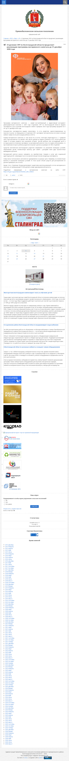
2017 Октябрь (9, 568)
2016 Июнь (8, 559)
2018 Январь (9, 572)
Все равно (9, 504)
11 (17, 253)
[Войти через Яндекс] (25, 184)
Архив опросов (16, 509)
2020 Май (8, 613)
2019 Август (8, 598)
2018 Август (8, 581)
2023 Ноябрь (9, 685)
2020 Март (8, 609)
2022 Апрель (9, 650)
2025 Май (8, 717)
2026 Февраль (9, 733)
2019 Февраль (9, 588)
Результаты (7, 509)
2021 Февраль (9, 625)
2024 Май (8, 695)
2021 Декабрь (9, 643)
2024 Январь (9, 688)
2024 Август (8, 701)
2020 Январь (9, 606)
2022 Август (8, 658)
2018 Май (8, 577)
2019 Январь (9, 586)
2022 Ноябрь (9, 663)
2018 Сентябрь (9, 582)
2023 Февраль (9, 668)
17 (8, 256)
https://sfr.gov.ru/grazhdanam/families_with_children (19, 172)
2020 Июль (8, 615)
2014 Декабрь (9, 545)
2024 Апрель (9, 693)
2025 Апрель (9, 715)
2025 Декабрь (9, 729)
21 (43, 256)
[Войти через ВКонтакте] (19, 184)
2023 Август (8, 679)
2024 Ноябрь (9, 706)
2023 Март (8, 670)
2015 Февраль (9, 546)
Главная (5, 38)
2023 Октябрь (9, 683)
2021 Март (8, 627)
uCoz (25, 757)
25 (17, 259)
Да (6, 500)
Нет (7, 502)
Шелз (40, 757)
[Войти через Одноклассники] (31, 184)
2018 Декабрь (9, 584)
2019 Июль (8, 597)
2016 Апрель (9, 557)
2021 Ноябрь (9, 641)
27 (34, 259)
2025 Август (8, 722)
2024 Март (8, 692)
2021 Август (8, 636)
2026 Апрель (9, 737)
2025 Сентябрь (9, 724)
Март (15, 38)
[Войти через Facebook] (22, 184)
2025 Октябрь (9, 726)
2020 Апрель (9, 611)
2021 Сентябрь (9, 638)
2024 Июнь (8, 697)
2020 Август (8, 616)
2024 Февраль (9, 690)
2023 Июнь (8, 676)
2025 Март (8, 713)
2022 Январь (9, 645)
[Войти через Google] (28, 183)
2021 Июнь (8, 633)
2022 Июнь (8, 654)
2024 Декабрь (9, 708)
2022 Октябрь (9, 661)
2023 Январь (9, 667)
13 (34, 253)
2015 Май (8, 550)
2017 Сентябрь (9, 566)
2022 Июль (8, 656)
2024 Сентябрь (9, 702)
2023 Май (8, 674)
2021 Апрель (9, 629)
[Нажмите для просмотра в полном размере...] (34, 120)
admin (13, 175)
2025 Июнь (8, 719)
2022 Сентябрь (9, 659)
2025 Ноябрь (9, 728)
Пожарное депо (34, 284)
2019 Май (8, 593)
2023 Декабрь (9, 686)
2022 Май (8, 652)
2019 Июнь (8, 595)
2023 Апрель (9, 672)
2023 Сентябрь (9, 681)
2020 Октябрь (9, 620)
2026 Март (8, 735)
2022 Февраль (9, 647)
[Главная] (34, 27)
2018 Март (8, 575)
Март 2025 (34, 243)
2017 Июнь (8, 564)
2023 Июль (8, 677)
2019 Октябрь (9, 602)
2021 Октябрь (9, 640)
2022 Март (8, 649)
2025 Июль (8, 720)
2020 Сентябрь (9, 618)
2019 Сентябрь (9, 600)
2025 (11, 38)
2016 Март (8, 555)
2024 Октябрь (9, 704)
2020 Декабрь (9, 622)
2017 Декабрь (9, 570)
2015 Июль (8, 552)
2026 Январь (9, 731)
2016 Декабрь (9, 561)
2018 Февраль (9, 573)
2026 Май (8, 738)
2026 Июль (8, 742)
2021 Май (8, 631)
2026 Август (8, 744)
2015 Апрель (9, 548)
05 (19, 38)
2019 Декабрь (9, 604)
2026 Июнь (8, 740)
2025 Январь (9, 710)
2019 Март (8, 589)
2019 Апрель (9, 591)
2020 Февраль (9, 607)
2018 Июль (8, 579)
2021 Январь (9, 624)
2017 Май (8, 563)
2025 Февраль (9, 711)
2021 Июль (8, 634)
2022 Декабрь (9, 665)
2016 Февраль (9, 554)
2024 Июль (8, 699)
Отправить (13, 193)
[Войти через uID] (16, 184)
